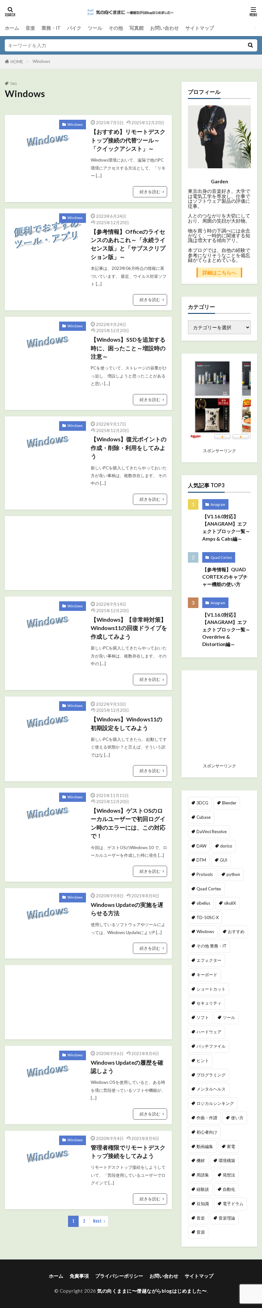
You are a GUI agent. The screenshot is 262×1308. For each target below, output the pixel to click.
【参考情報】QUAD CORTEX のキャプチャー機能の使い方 (225, 577)
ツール (95, 28)
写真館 (136, 28)
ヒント (202, 1060)
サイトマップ (199, 28)
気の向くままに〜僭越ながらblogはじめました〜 (152, 1291)
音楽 (30, 28)
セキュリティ (208, 1003)
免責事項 (79, 1276)
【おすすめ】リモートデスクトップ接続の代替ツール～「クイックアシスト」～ (128, 140)
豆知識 (202, 1203)
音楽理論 (227, 1218)
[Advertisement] (118, 553)
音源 (200, 1232)
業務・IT (51, 28)
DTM (201, 860)
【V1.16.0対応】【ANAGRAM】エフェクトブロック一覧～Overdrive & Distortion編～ (226, 629)
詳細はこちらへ (219, 272)
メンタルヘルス (211, 1088)
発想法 (229, 1174)
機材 (200, 1160)
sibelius (203, 903)
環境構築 (227, 1160)
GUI (223, 860)
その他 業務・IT (211, 945)
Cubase (203, 817)
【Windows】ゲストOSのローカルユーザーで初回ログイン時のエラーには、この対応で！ (128, 823)
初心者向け (206, 1132)
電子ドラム (233, 1203)
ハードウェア (208, 1031)
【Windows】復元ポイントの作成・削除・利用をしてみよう (128, 448)
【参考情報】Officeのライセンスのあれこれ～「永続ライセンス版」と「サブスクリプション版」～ (128, 244)
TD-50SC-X (207, 917)
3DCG (202, 802)
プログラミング (211, 1074)
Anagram (218, 504)
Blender (229, 802)
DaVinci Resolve (211, 831)
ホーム (12, 28)
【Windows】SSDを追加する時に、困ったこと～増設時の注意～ (128, 348)
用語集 (202, 1174)
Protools (204, 874)
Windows (41, 61)
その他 (116, 28)
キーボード (206, 974)
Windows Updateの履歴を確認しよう (127, 1066)
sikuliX (230, 903)
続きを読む (150, 191)
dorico (226, 845)
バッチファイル (211, 1046)
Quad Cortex (221, 557)
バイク (74, 28)
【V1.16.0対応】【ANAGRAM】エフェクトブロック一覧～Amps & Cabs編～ (226, 527)
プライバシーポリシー (119, 1276)
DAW (201, 845)
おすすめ (236, 931)
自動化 (229, 1189)
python (233, 874)
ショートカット (211, 989)
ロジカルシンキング (215, 1103)
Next (97, 1221)
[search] (250, 45)
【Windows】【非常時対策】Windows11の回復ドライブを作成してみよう (129, 628)
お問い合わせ (164, 28)
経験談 (202, 1189)
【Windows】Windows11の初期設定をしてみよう (126, 723)
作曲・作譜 (206, 1117)
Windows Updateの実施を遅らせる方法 (127, 908)
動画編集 (204, 1146)
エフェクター (208, 960)
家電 (231, 1146)
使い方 (237, 1117)
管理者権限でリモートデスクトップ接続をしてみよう (128, 1151)
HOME (17, 61)
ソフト (202, 1017)
